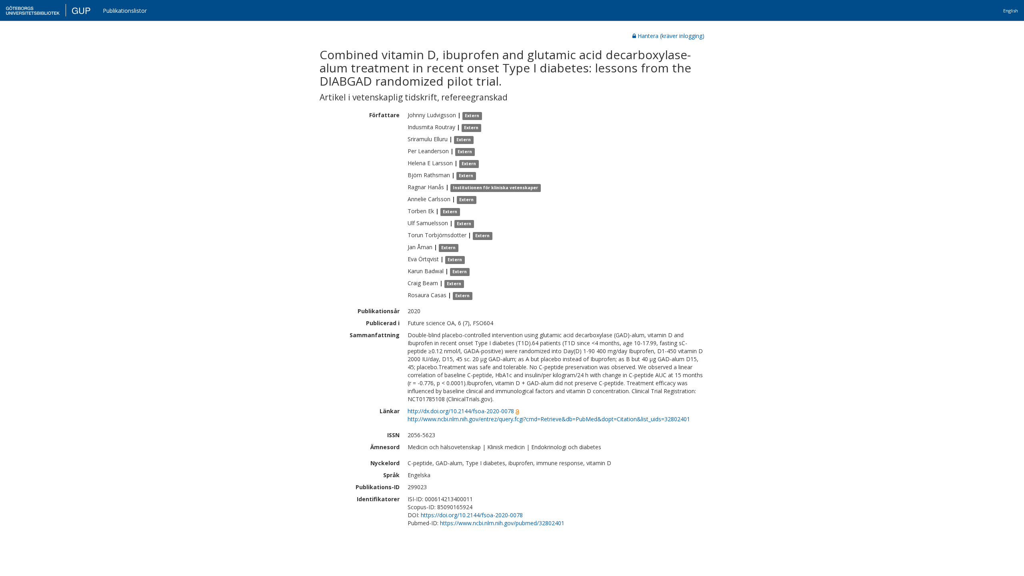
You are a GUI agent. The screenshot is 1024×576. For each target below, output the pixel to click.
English (1010, 11)
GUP (81, 10)
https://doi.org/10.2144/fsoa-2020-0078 (472, 515)
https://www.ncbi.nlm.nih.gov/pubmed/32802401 (502, 523)
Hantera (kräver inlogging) (671, 36)
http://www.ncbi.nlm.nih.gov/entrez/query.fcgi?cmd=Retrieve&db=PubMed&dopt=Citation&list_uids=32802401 (549, 419)
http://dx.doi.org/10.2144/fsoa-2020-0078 (461, 411)
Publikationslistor (125, 10)
